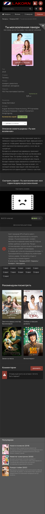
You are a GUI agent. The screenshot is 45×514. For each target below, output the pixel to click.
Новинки (40, 14)
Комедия (11, 263)
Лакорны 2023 (14, 19)
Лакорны (7, 14)
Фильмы (17, 14)
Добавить (37, 368)
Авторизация (35, 3)
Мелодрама (20, 263)
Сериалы (34, 261)
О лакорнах (29, 14)
